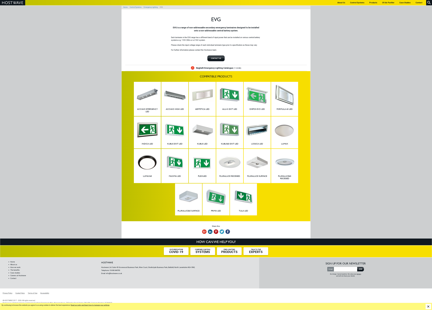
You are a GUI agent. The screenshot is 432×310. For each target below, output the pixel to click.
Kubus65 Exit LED (230, 132)
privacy (359, 274)
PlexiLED (202, 166)
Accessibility (44, 293)
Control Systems (136, 7)
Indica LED (147, 132)
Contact (13, 278)
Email (331, 269)
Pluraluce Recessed (230, 166)
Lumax (285, 132)
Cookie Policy (20, 293)
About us (13, 265)
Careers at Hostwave (18, 276)
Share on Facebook (227, 231)
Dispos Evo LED (257, 99)
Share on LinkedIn (210, 231)
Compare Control (202, 251)
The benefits (15, 270)
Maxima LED (175, 166)
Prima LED (216, 199)
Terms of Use (32, 293)
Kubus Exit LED (175, 132)
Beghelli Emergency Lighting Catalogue (218, 68)
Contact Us (216, 58)
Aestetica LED (202, 99)
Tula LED (243, 199)
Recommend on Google (204, 231)
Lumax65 (147, 166)
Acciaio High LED (175, 99)
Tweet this (222, 231)
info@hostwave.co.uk (114, 273)
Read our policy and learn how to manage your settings (90, 305)
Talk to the (256, 251)
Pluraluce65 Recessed (285, 166)
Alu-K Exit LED (230, 99)
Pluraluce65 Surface (189, 199)
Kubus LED (202, 132)
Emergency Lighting (151, 7)
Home (125, 7)
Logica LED (257, 132)
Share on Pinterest (216, 231)
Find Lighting (229, 251)
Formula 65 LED (285, 99)
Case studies (15, 273)
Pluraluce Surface (257, 166)
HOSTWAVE (12, 2)
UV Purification (176, 251)
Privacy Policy (7, 293)
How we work (15, 267)
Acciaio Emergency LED (147, 99)
